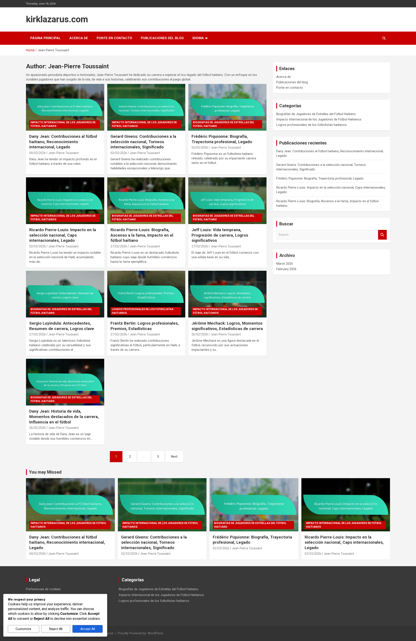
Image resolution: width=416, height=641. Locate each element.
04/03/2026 (37, 153)
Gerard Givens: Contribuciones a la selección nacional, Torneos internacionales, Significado (143, 141)
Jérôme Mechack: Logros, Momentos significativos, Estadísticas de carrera (227, 326)
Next (174, 456)
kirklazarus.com (57, 19)
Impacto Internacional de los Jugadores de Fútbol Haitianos (63, 124)
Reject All (55, 629)
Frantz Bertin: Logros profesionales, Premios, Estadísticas (144, 326)
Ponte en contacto (114, 38)
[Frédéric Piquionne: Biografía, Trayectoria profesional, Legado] (227, 107)
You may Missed (45, 472)
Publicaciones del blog (162, 38)
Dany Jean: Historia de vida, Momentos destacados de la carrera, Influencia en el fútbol (64, 416)
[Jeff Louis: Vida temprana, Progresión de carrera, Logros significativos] (227, 200)
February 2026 (286, 269)
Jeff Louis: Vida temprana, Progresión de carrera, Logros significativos (220, 235)
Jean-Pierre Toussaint (63, 153)
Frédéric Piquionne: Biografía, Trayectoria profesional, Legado (222, 139)
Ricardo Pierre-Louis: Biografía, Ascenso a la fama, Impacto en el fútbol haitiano (141, 235)
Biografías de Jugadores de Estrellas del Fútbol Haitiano (223, 124)
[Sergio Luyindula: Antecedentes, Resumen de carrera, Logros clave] (65, 294)
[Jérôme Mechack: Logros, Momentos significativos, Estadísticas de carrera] (227, 294)
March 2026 (284, 264)
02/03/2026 (118, 153)
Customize (23, 629)
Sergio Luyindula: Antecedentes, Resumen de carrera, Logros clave (61, 326)
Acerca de (78, 38)
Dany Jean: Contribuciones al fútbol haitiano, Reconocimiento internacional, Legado (63, 141)
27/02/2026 (118, 246)
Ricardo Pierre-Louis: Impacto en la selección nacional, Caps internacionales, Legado (62, 235)
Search (382, 235)
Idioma (198, 38)
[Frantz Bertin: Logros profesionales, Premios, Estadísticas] (146, 294)
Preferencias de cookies (43, 589)
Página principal (45, 38)
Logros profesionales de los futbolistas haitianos (142, 311)
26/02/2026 (200, 334)
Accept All (87, 629)
